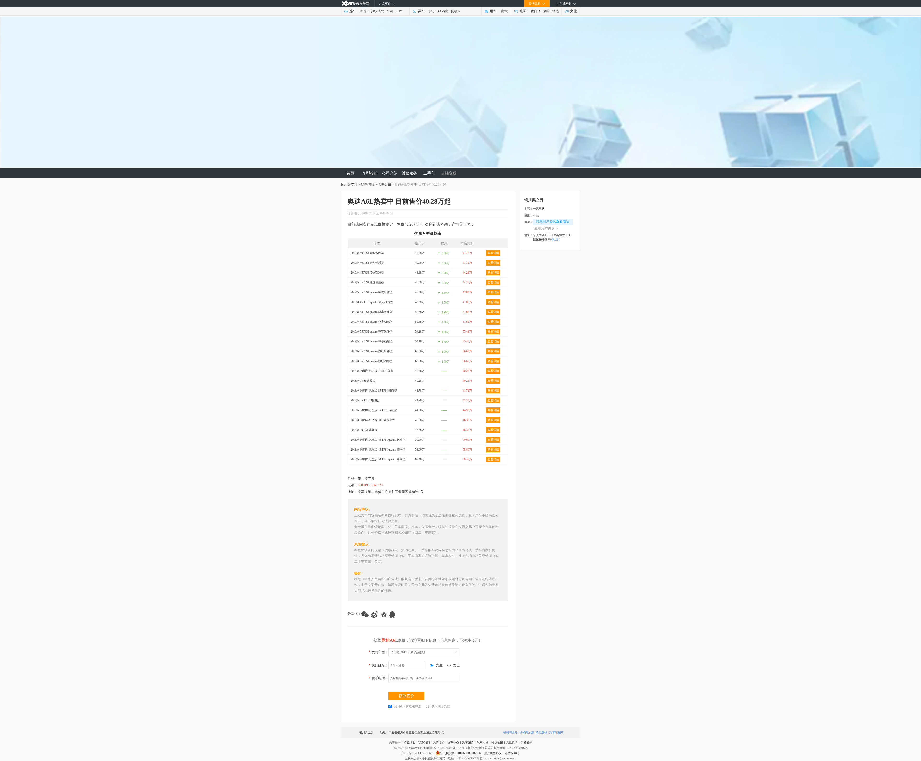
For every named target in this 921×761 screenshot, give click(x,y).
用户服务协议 (493, 753)
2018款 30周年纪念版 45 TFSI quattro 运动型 (378, 439)
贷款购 (456, 11)
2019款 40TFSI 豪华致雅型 (367, 253)
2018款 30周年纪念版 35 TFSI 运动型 (374, 410)
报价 (432, 11)
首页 (350, 173)
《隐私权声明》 (413, 706)
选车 (352, 11)
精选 (555, 11)
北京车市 (385, 3)
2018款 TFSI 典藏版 (363, 380)
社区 (523, 11)
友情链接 (438, 742)
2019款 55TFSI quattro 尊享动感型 (372, 341)
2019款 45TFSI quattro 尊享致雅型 (372, 312)
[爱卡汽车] (355, 3)
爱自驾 (536, 11)
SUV (399, 11)
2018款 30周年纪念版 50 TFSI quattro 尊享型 (378, 459)
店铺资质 (448, 173)
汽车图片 (468, 742)
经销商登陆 (510, 732)
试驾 (380, 11)
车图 (389, 11)
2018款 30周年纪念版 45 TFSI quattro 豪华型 (378, 449)
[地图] (556, 239)
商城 (504, 11)
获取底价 (406, 696)
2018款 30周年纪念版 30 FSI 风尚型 (373, 420)
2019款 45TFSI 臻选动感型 (367, 282)
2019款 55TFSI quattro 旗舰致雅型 (372, 351)
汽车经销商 (556, 732)
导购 (372, 11)
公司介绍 (389, 173)
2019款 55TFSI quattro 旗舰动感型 (372, 361)
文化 (573, 11)
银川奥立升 (349, 184)
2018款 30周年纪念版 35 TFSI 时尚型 (374, 390)
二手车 (429, 173)
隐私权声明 (512, 753)
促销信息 (367, 184)
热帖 (546, 11)
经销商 (443, 11)
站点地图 (497, 742)
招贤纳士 (409, 742)
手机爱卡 (526, 742)
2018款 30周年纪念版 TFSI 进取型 (372, 371)
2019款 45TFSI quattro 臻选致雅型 (372, 292)
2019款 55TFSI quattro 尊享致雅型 (372, 331)
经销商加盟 (527, 732)
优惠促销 (384, 184)
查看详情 (493, 253)
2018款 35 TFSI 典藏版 (365, 400)
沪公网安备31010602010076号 (461, 753)
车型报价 (370, 173)
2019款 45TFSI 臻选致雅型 (367, 272)
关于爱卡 (395, 742)
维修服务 (409, 173)
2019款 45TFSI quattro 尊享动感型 (372, 321)
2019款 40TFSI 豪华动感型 (367, 262)
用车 (493, 11)
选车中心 (453, 742)
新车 (363, 11)
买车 (421, 11)
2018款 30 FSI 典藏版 (364, 430)
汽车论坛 (482, 742)
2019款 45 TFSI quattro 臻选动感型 (372, 302)
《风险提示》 (443, 706)
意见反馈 (541, 732)
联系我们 (424, 742)
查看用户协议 (546, 228)
